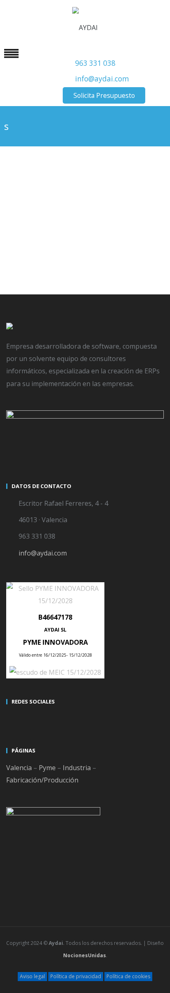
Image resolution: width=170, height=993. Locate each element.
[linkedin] (43, 720)
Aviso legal (32, 976)
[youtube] (28, 720)
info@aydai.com (102, 78)
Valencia (19, 767)
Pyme (47, 767)
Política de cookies (128, 976)
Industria (77, 767)
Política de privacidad (75, 976)
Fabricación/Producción (42, 780)
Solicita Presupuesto (104, 95)
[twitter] (13, 720)
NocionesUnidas (84, 955)
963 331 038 (95, 63)
